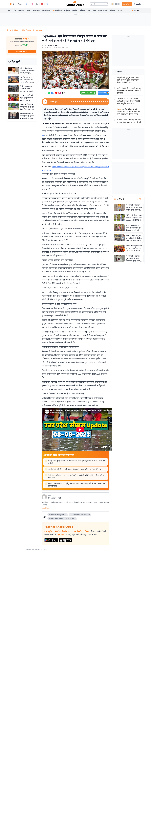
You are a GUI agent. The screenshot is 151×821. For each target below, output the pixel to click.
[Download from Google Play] (51, 540)
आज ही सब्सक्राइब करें (21, 51)
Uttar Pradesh (27, 30)
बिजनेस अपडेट (67, 531)
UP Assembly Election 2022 (80, 515)
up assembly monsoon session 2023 (62, 519)
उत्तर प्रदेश (36, 10)
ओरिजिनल (58, 10)
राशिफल (112, 10)
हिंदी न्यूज (60, 534)
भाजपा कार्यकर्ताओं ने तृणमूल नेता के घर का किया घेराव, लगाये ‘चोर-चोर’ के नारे (129, 120)
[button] (75, 70)
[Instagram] (31, 4)
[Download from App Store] (65, 540)
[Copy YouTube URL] (56, 93)
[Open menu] (9, 10)
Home (9, 30)
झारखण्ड (21, 10)
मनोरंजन (82, 10)
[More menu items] (121, 10)
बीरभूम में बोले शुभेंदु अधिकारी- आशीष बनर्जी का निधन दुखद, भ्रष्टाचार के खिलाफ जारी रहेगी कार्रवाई (76, 461)
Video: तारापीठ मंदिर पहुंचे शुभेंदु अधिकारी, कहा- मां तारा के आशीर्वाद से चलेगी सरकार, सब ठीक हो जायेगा (76, 484)
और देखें (139, 199)
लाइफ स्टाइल (102, 10)
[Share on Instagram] (59, 93)
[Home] (75, 4)
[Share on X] (63, 93)
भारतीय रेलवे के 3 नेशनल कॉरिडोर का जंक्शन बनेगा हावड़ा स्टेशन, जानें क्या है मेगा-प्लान (75, 469)
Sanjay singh (52, 45)
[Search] (107, 4)
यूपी (43, 135)
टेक (89, 10)
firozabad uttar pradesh (57, 515)
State (16, 30)
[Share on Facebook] (52, 93)
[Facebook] (26, 4)
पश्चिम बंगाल (46, 10)
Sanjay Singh (56, 498)
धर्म (118, 10)
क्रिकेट (80, 531)
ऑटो (94, 10)
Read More (45, 508)
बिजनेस (74, 10)
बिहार (28, 10)
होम (15, 10)
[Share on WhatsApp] (49, 93)
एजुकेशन (67, 10)
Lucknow (38, 30)
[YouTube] (42, 4)
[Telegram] (47, 4)
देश (45, 531)
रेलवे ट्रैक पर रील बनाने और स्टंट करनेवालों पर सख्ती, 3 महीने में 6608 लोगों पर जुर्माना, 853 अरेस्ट (76, 476)
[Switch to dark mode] (115, 4)
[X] (36, 4)
